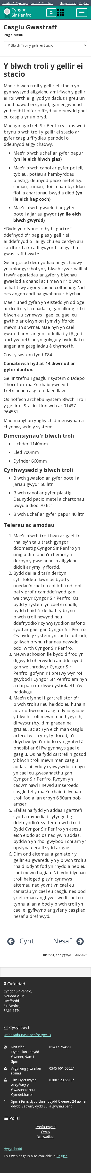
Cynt (26, 940)
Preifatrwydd (46, 1126)
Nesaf (62, 940)
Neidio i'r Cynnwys (15, 3)
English (84, 3)
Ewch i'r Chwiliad (42, 3)
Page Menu (13, 35)
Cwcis (45, 1131)
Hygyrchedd (68, 3)
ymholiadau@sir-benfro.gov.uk (27, 1034)
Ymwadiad (45, 1136)
